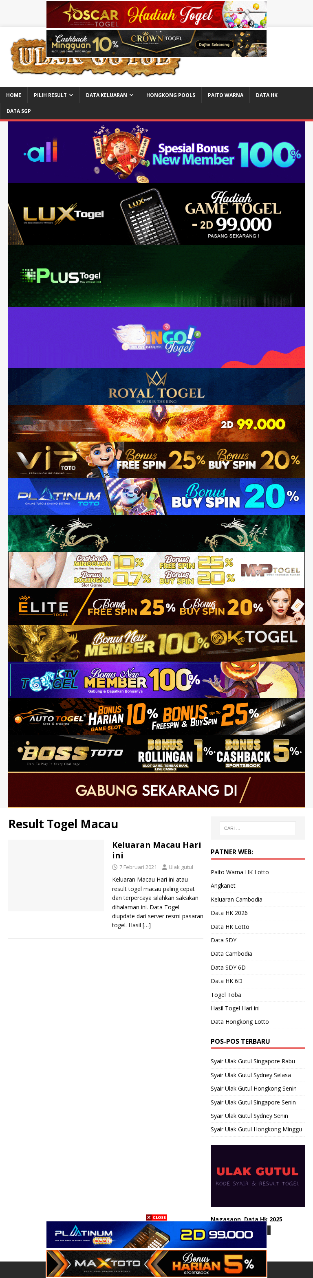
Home (13, 95)
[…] (147, 925)
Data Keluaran (106, 95)
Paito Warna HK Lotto (240, 872)
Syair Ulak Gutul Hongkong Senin (254, 1088)
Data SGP (19, 111)
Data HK (267, 95)
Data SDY (223, 940)
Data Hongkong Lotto (240, 1021)
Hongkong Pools (170, 95)
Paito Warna (225, 95)
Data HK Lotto (230, 926)
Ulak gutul (181, 867)
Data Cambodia (231, 953)
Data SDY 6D (228, 967)
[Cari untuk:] (258, 828)
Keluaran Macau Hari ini (156, 850)
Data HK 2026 (229, 913)
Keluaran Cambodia (236, 899)
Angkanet (223, 885)
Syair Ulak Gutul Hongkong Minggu (256, 1129)
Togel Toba (226, 995)
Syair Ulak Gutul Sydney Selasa (251, 1075)
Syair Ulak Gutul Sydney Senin (249, 1116)
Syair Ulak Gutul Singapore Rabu (253, 1061)
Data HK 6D (226, 981)
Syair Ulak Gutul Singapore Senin (253, 1102)
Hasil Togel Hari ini (235, 1008)
